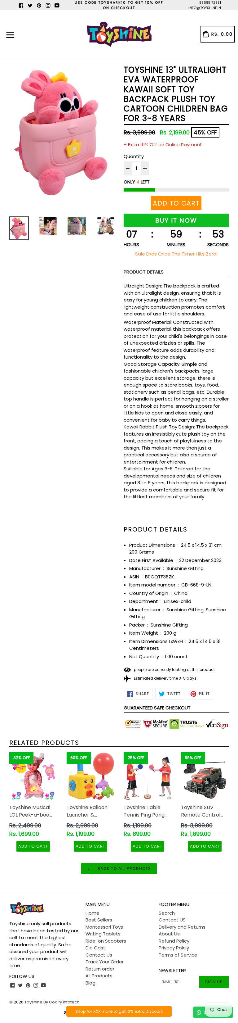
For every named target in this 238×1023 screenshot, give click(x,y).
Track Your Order (105, 961)
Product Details (144, 272)
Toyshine (33, 1002)
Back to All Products (123, 868)
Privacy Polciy (174, 947)
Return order (100, 969)
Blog (90, 983)
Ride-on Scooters (106, 941)
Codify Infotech (64, 1002)
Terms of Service (178, 955)
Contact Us (99, 955)
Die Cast (95, 947)
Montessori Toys (104, 927)
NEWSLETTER (172, 970)
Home (92, 913)
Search (167, 913)
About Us (169, 933)
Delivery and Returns (182, 927)
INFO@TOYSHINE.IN (204, 7)
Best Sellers (99, 920)
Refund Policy (174, 941)
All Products (99, 975)
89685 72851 (210, 2)
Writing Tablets (103, 933)
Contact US (172, 920)
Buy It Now (176, 220)
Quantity (134, 156)
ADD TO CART (33, 846)
